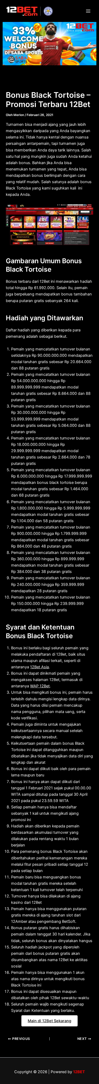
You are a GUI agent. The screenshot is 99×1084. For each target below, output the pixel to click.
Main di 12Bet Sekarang (49, 1020)
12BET (79, 1071)
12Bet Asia (39, 667)
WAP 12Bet (40, 686)
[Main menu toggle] (88, 11)
